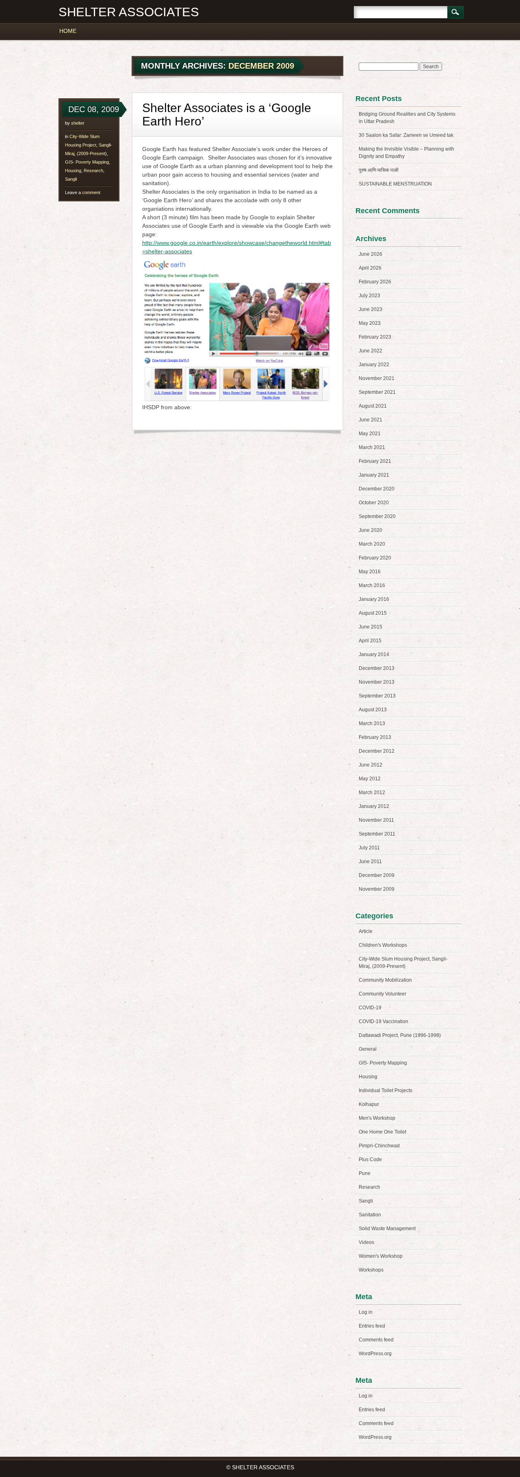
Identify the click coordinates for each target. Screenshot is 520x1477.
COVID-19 (370, 1008)
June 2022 (370, 351)
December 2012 (376, 751)
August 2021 (373, 406)
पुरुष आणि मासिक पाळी (379, 170)
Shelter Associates (128, 12)
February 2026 (375, 282)
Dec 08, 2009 (93, 109)
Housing (73, 170)
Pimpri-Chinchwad (379, 1146)
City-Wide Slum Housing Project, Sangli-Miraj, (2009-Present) (88, 145)
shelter (77, 123)
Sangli (71, 179)
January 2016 (374, 599)
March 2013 (372, 723)
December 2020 (376, 489)
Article (366, 931)
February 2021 (375, 461)
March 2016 (372, 585)
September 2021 (377, 392)
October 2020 (374, 502)
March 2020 (372, 544)
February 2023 (375, 337)
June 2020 (370, 530)
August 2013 (373, 710)
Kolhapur (369, 1104)
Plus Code (370, 1159)
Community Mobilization (385, 980)
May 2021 (370, 433)
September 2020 (377, 516)
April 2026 (370, 268)
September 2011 (377, 834)
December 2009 (376, 875)
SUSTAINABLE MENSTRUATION (395, 184)
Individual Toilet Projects (385, 1090)
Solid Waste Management (387, 1228)
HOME (67, 31)
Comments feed (376, 1340)
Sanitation (370, 1215)
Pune (364, 1173)
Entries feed (372, 1326)
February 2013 (375, 737)
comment (82, 192)
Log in (366, 1312)
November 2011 (376, 820)
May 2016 (370, 571)
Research (93, 170)
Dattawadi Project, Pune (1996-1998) (400, 1035)
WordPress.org (375, 1353)
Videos (366, 1242)
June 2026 (370, 254)
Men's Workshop (377, 1118)
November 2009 (376, 889)
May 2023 (370, 323)
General (368, 1049)
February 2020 (375, 558)
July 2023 (369, 295)
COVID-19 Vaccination (383, 1021)
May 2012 (370, 779)
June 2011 (370, 861)
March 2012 (372, 792)
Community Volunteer (382, 994)
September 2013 (377, 696)
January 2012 (374, 806)
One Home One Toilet (382, 1132)
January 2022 (374, 364)
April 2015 (370, 640)
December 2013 (376, 668)
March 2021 (372, 447)
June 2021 (370, 420)
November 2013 (376, 682)
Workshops (371, 1270)
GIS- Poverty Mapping (87, 162)
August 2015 (373, 613)
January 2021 (374, 475)
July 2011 (369, 848)
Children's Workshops (383, 945)
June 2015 (370, 627)
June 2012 (370, 765)
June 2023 (370, 309)
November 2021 (376, 378)
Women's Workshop (381, 1256)
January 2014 (374, 654)
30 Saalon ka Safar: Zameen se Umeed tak (406, 135)
